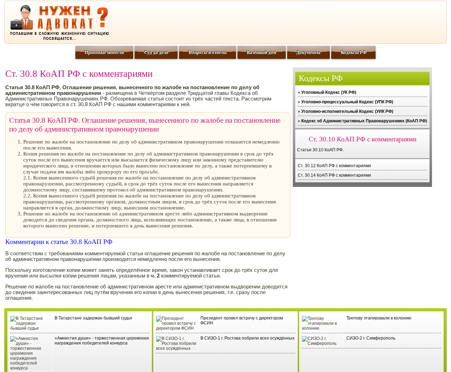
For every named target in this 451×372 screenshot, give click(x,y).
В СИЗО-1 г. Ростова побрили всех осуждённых (247, 338)
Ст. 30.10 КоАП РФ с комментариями (362, 139)
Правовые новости (104, 52)
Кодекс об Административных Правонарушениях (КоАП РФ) (364, 120)
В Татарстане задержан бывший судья (93, 318)
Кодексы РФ (353, 52)
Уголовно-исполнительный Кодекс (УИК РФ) (347, 111)
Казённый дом (261, 52)
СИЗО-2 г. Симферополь (370, 338)
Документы (308, 52)
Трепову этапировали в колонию (378, 318)
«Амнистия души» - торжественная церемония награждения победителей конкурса (102, 341)
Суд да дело (156, 52)
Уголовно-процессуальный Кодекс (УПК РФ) (347, 101)
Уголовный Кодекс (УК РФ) (328, 92)
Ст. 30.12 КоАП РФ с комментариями (334, 165)
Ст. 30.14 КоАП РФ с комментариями (334, 175)
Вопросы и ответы (208, 52)
